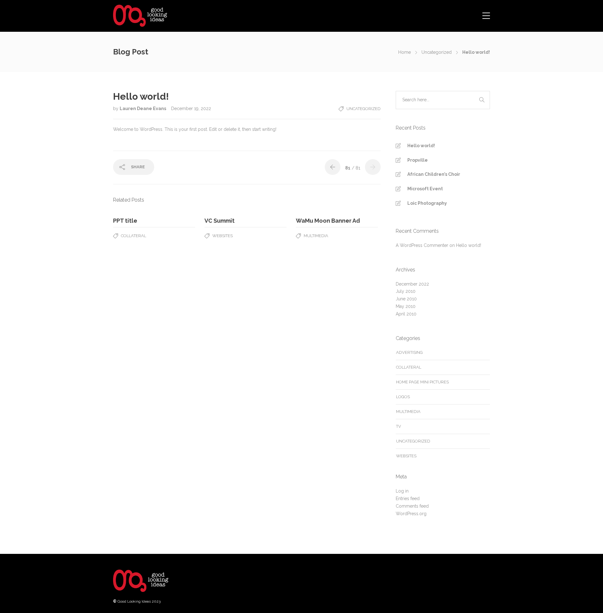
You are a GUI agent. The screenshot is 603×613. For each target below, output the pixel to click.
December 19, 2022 (191, 108)
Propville (417, 160)
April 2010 (406, 313)
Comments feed (412, 506)
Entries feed (408, 498)
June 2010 (406, 298)
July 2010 (406, 291)
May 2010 (406, 306)
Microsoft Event (425, 188)
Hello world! (421, 145)
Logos (403, 396)
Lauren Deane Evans (143, 108)
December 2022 (412, 284)
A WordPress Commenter (422, 245)
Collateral (133, 235)
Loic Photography (427, 203)
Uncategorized (436, 52)
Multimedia (316, 235)
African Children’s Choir (433, 174)
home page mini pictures (422, 382)
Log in (402, 490)
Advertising (409, 352)
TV (398, 426)
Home (404, 52)
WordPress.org (411, 513)
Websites (222, 235)
